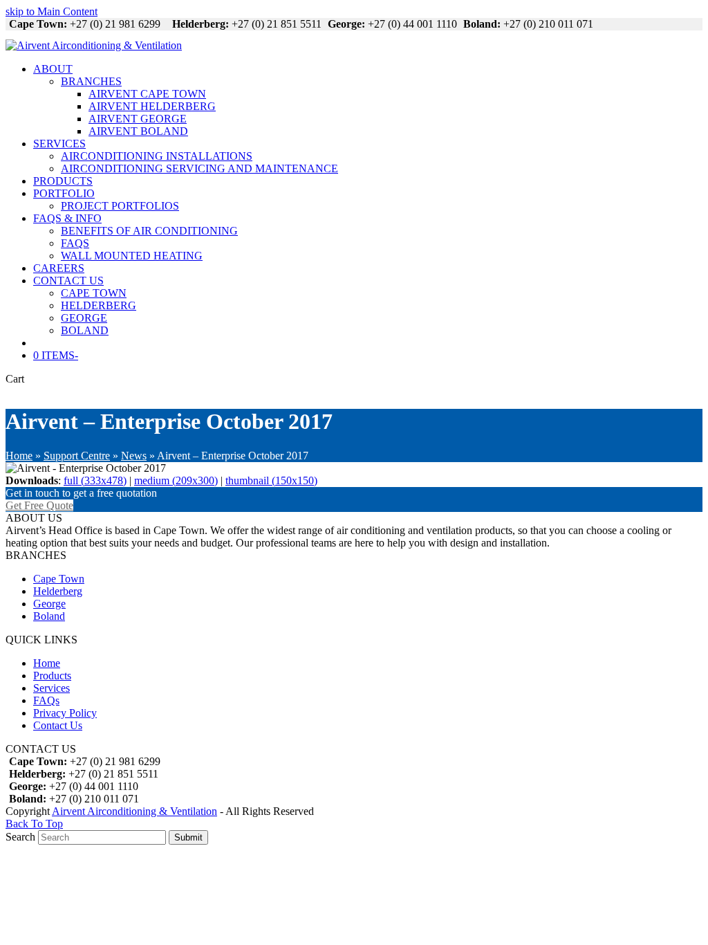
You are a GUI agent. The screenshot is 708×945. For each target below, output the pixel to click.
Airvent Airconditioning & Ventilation (134, 811)
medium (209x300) (176, 480)
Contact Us (57, 725)
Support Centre (77, 455)
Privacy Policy (65, 713)
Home (19, 455)
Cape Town (58, 579)
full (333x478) (95, 480)
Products (52, 675)
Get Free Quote (39, 505)
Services (51, 688)
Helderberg (57, 591)
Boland (49, 616)
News (134, 455)
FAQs (46, 700)
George (49, 603)
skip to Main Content (51, 11)
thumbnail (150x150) (271, 480)
